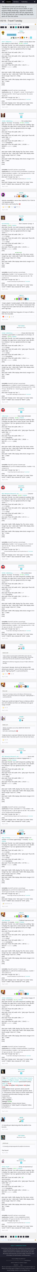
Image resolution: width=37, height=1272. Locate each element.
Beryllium (16, 1265)
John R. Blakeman (7, 41)
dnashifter (21, 408)
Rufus (21, 644)
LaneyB (21, 716)
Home (3, 2)
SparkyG (21, 113)
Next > (27, 27)
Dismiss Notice (35, 6)
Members (16, 2)
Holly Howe (5, 416)
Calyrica (21, 295)
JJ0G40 (21, 1117)
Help (21, 1265)
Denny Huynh (5, 1166)
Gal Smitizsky (5, 223)
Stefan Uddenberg (7, 121)
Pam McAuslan (6, 920)
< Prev (2, 27)
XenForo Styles (23, 1262)
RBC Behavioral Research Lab (10, 493)
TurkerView (28, 99)
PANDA (26, 43)
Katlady (21, 192)
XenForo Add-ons (15, 1262)
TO (4, 1085)
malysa (21, 31)
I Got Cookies (21, 326)
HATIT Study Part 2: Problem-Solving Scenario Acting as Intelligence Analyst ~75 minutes (17, 1079)
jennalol (21, 830)
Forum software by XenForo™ (18, 1258)
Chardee (21, 216)
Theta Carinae (21, 1069)
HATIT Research (14, 1081)
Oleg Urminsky (6, 837)
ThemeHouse (27, 1260)
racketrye (21, 749)
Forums (8, 2)
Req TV (5, 1083)
